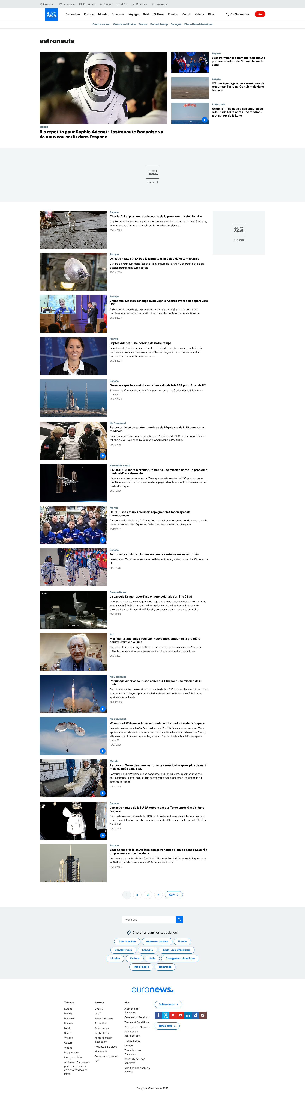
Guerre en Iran (101, 24)
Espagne (176, 24)
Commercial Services (136, 1017)
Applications (101, 1032)
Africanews (100, 1051)
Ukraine (115, 958)
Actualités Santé (120, 465)
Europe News (118, 592)
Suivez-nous (101, 1028)
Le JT (97, 1013)
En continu (73, 14)
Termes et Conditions (136, 1022)
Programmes (71, 1052)
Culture (159, 14)
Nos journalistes (73, 1057)
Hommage (165, 966)
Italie (152, 958)
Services (99, 1002)
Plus (127, 1002)
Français (47, 4)
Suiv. (172, 894)
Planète (173, 14)
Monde (102, 14)
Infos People (141, 966)
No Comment (118, 423)
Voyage (133, 14)
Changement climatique (180, 958)
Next (146, 14)
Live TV (98, 1008)
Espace (216, 53)
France (143, 24)
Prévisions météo (104, 1018)
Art (112, 634)
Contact (129, 1045)
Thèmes (69, 1002)
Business (118, 14)
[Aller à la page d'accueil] (51, 14)
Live (260, 14)
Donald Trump (159, 24)
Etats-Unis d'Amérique (198, 24)
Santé (186, 14)
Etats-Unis (218, 104)
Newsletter (165, 1025)
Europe (89, 14)
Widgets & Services (105, 1046)
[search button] (153, 4)
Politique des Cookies (136, 1026)
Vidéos (199, 14)
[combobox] (171, 4)
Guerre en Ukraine (124, 24)
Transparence (132, 1040)
